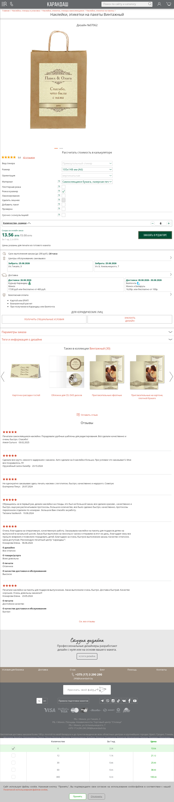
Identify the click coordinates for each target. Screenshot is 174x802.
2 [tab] (61, 150)
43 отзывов (29, 157)
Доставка (13, 275)
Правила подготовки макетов (73, 700)
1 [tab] (56, 150)
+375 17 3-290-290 (77, 728)
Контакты (161, 669)
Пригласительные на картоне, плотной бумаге (147, 397)
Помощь (132, 669)
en (45, 700)
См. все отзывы (87, 621)
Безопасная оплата (18, 295)
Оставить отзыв (89, 414)
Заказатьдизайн (130, 319)
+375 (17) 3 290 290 (88, 674)
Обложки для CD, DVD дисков (66, 395)
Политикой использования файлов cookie (25, 789)
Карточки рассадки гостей (26, 395)
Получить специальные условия (44, 319)
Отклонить (96, 796)
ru (39, 700)
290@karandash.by (83, 678)
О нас (73, 669)
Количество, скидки (15, 223)
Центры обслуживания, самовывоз (26, 258)
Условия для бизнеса (13, 669)
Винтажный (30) (100, 348)
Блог (102, 669)
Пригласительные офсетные (107, 395)
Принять (77, 796)
